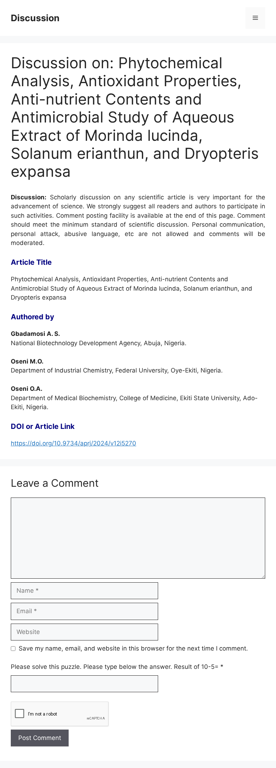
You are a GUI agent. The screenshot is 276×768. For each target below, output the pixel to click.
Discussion (35, 18)
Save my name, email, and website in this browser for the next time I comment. (133, 648)
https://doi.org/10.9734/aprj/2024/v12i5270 (73, 443)
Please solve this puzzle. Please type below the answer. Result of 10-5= (117, 666)
